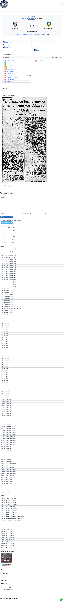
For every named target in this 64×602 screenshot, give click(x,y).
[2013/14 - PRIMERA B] (32, 461)
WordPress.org (4, 576)
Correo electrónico (27, 213)
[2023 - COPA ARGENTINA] (32, 548)
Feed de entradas (4, 573)
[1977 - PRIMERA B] (32, 377)
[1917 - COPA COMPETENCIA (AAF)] (32, 498)
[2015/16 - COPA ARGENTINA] (32, 539)
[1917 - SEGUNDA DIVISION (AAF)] (32, 249)
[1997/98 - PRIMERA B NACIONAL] (32, 422)
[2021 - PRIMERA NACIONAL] (32, 480)
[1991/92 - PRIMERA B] (32, 410)
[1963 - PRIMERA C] (32, 348)
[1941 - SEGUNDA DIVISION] (32, 301)
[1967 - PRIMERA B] (32, 356)
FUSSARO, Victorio (11, 81)
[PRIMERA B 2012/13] (32, 492)
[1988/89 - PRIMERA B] (32, 404)
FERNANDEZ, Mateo (12, 69)
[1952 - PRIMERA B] (32, 325)
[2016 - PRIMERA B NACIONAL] (32, 467)
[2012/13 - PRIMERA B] (32, 455)
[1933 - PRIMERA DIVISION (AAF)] (32, 284)
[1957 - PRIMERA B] (32, 336)
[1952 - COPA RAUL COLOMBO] (32, 525)
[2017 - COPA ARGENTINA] (32, 542)
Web (45, 213)
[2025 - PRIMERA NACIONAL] (32, 488)
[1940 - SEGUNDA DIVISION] (32, 298)
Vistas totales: (6, 589)
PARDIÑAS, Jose (11, 67)
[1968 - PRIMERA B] (32, 358)
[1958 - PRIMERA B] (32, 338)
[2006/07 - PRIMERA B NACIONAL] (32, 441)
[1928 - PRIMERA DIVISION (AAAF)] (32, 274)
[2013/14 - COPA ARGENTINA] (32, 535)
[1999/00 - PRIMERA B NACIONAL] (32, 426)
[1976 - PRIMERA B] (32, 375)
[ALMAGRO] (15, 26)
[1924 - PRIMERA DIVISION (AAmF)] (32, 266)
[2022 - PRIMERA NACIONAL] (32, 482)
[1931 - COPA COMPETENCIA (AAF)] (32, 515)
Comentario (2, 197)
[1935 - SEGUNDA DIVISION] (32, 288)
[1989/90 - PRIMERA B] (32, 406)
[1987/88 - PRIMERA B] (32, 401)
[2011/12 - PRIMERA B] (32, 453)
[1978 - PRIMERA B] (32, 379)
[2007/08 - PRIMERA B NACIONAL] (32, 443)
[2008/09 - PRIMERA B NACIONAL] (32, 445)
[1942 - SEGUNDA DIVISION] (32, 303)
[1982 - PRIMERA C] (32, 387)
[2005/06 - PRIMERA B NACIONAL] (32, 439)
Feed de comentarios (5, 575)
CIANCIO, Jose (7, 42)
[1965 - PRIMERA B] (32, 352)
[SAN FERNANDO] (48, 26)
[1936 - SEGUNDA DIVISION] (32, 290)
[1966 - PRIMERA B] (32, 354)
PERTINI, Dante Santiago (12, 77)
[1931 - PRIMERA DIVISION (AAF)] (32, 280)
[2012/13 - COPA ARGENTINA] (32, 533)
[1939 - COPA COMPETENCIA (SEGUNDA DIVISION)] (32, 519)
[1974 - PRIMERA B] (32, 371)
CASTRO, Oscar (38, 50)
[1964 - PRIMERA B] (32, 350)
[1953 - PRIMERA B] (32, 327)
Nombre (3, 213)
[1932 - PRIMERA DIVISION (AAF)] (32, 282)
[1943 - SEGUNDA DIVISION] (32, 305)
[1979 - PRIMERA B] (32, 381)
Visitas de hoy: (6, 587)
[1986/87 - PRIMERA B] (32, 399)
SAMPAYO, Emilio (11, 73)
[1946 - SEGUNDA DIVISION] (32, 313)
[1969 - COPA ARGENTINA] (32, 529)
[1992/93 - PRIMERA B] (32, 412)
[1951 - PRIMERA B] (32, 323)
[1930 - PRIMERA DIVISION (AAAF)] (32, 278)
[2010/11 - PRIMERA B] (32, 451)
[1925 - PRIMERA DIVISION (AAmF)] (32, 268)
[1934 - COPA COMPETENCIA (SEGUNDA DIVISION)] (32, 517)
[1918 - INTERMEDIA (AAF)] (32, 251)
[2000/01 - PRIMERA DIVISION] (32, 428)
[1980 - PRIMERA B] (32, 383)
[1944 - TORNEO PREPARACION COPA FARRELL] (32, 309)
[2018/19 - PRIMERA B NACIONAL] (32, 474)
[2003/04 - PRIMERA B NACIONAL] (32, 434)
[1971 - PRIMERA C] (32, 364)
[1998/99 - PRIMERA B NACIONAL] (32, 424)
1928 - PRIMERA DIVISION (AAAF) (29, 18)
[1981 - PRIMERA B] (32, 385)
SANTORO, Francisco (12, 63)
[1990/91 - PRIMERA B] (32, 408)
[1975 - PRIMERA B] (32, 373)
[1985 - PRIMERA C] (32, 395)
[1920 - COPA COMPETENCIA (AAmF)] (32, 504)
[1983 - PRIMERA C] (32, 389)
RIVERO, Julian (10, 71)
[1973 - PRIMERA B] (32, 369)
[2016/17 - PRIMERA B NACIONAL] (32, 469)
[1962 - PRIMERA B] (32, 346)
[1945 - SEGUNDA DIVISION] (32, 311)
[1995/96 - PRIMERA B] (32, 418)
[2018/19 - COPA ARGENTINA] (32, 546)
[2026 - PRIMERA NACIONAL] (32, 490)
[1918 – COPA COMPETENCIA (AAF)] (32, 500)
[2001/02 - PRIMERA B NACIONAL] (32, 430)
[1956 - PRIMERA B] (32, 333)
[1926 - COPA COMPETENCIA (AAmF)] (32, 513)
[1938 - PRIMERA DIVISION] (32, 294)
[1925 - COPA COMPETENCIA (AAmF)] (32, 511)
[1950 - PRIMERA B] (32, 321)
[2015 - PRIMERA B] (32, 465)
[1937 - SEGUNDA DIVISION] (32, 292)
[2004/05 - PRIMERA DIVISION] (32, 437)
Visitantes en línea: (7, 586)
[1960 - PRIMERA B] (32, 342)
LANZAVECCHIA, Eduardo (13, 61)
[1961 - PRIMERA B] (32, 344)
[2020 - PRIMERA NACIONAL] (32, 478)
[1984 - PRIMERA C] (32, 393)
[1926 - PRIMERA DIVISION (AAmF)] (32, 270)
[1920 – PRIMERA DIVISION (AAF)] (32, 257)
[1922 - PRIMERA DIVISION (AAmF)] (32, 261)
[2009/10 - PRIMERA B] (32, 447)
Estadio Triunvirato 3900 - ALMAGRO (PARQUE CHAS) (28, 34)
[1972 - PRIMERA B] (32, 366)
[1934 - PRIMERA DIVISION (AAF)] (32, 286)
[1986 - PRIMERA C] (32, 397)
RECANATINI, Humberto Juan (13, 65)
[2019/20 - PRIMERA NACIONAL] (32, 476)
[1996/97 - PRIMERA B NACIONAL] (32, 420)
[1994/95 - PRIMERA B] (32, 416)
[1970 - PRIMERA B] (32, 362)
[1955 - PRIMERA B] (32, 331)
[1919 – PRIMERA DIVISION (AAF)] (32, 253)
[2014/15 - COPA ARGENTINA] (32, 537)
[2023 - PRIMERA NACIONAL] (32, 484)
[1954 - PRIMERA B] (32, 329)
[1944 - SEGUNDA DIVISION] (32, 307)
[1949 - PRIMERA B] (32, 319)
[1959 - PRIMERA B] (32, 340)
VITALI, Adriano (10, 79)
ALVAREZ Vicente (10, 91)
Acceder (2, 571)
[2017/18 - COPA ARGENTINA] (32, 544)
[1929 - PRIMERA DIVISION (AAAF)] (32, 276)
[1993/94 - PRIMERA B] (32, 414)
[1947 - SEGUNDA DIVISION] (32, 315)
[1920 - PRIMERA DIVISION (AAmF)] (32, 255)
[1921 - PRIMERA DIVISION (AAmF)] (32, 259)
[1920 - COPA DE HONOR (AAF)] (32, 507)
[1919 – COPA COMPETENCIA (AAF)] (32, 502)
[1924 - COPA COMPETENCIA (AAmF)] (32, 509)
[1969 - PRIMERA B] (32, 360)
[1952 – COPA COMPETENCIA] (32, 527)
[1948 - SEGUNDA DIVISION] (32, 317)
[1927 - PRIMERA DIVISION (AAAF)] (32, 272)
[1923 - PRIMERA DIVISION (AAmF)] (32, 263)
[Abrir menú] (63, 4)
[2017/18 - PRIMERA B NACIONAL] (32, 472)
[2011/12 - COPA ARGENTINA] (32, 531)
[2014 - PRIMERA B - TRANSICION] (32, 463)
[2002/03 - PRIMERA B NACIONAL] (32, 432)
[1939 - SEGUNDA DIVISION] (32, 296)
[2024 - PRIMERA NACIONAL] (32, 486)
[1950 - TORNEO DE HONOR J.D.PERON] (32, 523)
